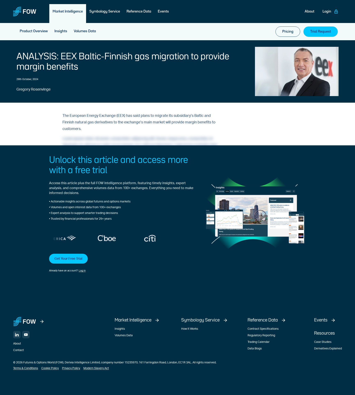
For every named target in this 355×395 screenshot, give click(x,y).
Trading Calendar (259, 342)
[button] (121, 263)
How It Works (189, 328)
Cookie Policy (50, 368)
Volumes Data (124, 335)
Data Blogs (255, 348)
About (17, 343)
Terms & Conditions (25, 368)
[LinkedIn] (17, 334)
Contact (18, 350)
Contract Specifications (263, 328)
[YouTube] (26, 334)
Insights (120, 328)
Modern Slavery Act (96, 368)
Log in (82, 270)
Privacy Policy (71, 368)
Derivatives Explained (328, 348)
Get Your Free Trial (68, 258)
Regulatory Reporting (261, 335)
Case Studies (322, 342)
